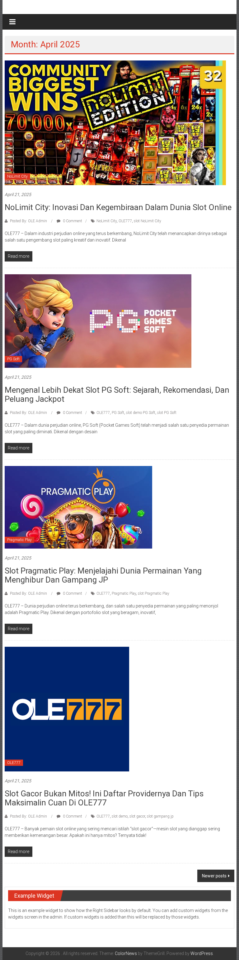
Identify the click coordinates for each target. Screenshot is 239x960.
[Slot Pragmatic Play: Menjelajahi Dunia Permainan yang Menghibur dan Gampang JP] (78, 507)
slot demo (120, 816)
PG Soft (13, 359)
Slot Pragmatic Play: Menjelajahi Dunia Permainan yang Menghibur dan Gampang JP (103, 575)
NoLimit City (17, 176)
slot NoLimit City (147, 221)
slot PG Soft (166, 412)
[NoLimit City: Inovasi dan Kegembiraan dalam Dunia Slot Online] (115, 122)
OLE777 (125, 221)
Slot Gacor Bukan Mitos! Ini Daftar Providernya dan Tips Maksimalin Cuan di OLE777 (104, 798)
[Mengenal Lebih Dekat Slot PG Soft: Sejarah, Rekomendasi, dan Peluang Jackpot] (98, 320)
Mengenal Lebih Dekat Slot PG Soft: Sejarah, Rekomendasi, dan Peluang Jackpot (117, 394)
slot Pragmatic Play (153, 593)
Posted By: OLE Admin (28, 221)
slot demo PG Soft (140, 412)
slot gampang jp (160, 816)
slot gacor (137, 816)
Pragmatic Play (19, 540)
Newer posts (214, 875)
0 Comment (72, 221)
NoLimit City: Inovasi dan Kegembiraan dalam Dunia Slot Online (118, 207)
